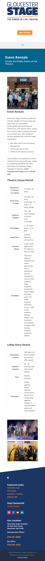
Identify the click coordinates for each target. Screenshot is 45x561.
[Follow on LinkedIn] (22, 512)
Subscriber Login (13, 488)
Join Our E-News (13, 506)
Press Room (11, 491)
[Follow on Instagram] (9, 512)
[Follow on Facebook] (13, 512)
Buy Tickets (24, 32)
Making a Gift (12, 497)
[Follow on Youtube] (17, 512)
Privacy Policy (23, 557)
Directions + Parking (14, 494)
